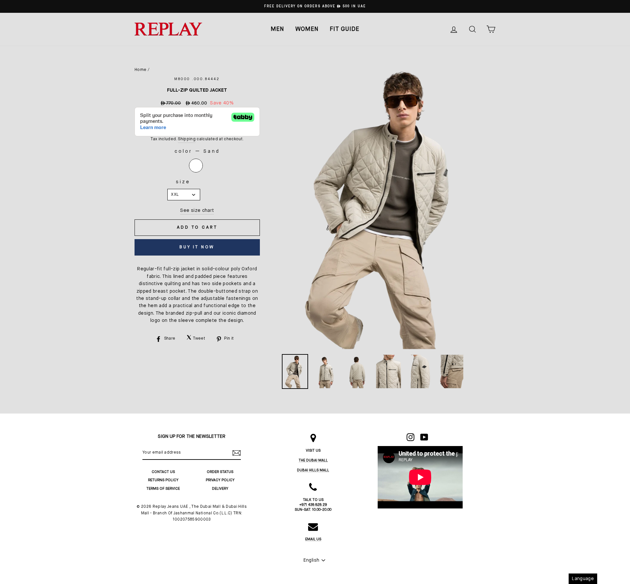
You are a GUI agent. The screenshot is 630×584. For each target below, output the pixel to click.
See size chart (197, 210)
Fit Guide (344, 29)
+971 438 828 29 (313, 504)
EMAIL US (313, 539)
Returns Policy (163, 480)
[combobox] (183, 194)
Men (277, 29)
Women (307, 29)
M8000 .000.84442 (197, 79)
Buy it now (197, 247)
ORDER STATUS (220, 472)
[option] (315, 6)
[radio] (196, 165)
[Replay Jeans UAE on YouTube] (424, 437)
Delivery (220, 488)
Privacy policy (220, 480)
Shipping (187, 139)
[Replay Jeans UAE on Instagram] (410, 437)
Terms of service (163, 488)
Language (583, 578)
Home (140, 70)
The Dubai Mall (313, 460)
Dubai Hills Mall (313, 470)
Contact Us (163, 472)
